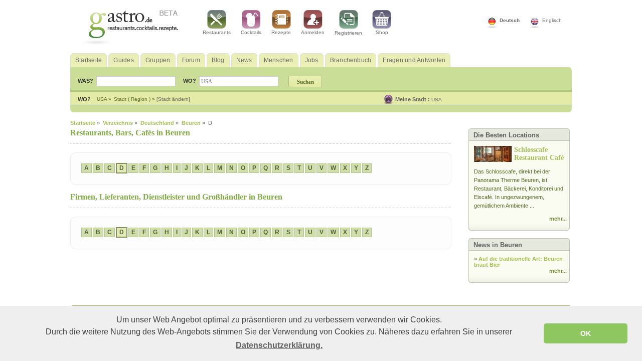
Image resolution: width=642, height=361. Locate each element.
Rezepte (281, 32)
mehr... (558, 219)
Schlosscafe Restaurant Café (539, 153)
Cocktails (251, 32)
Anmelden (313, 32)
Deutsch (510, 20)
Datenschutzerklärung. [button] (279, 345)
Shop (382, 32)
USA (436, 99)
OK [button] (585, 333)
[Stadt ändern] (173, 99)
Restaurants (217, 32)
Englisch (552, 20)
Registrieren (348, 33)
